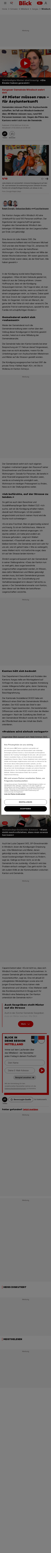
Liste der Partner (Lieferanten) (14, 794)
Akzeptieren (25, 808)
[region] (25, 776)
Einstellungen (25, 802)
